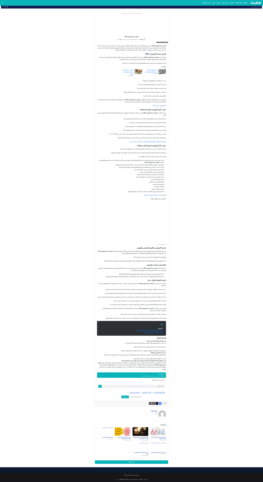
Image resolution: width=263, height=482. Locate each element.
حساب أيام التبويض (146, 392)
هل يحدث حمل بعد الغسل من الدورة (154, 332)
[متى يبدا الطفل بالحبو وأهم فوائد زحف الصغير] (140, 446)
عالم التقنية (238, 3)
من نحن (117, 479)
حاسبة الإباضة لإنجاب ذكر (158, 392)
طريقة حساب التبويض (134, 392)
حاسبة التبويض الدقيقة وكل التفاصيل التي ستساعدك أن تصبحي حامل (147, 141)
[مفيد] (256, 2)
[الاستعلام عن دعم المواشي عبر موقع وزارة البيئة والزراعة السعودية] (138, 71)
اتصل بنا (145, 479)
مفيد (148, 50)
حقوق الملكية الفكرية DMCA (125, 479)
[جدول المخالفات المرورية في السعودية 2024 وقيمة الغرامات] (162, 71)
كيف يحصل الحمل (157, 105)
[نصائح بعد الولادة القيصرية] (105, 431)
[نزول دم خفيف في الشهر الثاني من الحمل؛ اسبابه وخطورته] (123, 431)
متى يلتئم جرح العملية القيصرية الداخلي (158, 452)
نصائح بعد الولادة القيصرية (108, 437)
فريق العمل (141, 479)
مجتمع (218, 3)
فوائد (213, 3)
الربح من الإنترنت (206, 3)
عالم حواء (232, 3)
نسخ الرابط (125, 396)
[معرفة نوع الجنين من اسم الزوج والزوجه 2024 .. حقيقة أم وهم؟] (140, 431)
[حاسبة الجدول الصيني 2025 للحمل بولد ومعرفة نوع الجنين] (158, 431)
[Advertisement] (131, 25)
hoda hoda (141, 39)
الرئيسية (245, 3)
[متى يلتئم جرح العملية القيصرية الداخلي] (158, 446)
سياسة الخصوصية (134, 479)
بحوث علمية (225, 3)
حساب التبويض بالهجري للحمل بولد (152, 195)
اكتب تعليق (131, 462)
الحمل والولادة (134, 13)
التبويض (121, 134)
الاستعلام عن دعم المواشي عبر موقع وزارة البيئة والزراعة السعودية (127, 72)
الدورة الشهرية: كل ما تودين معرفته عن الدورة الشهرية (149, 330)
